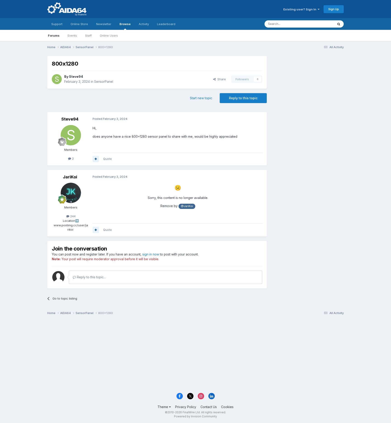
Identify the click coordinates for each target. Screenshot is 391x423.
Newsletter (103, 24)
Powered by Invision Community (195, 416)
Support (56, 24)
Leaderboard (166, 24)
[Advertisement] (307, 86)
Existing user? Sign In (300, 9)
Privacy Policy (185, 407)
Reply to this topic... (91, 277)
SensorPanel (103, 81)
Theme (163, 407)
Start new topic (201, 98)
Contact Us (208, 407)
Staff (88, 35)
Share (221, 79)
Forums (54, 35)
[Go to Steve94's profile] (57, 79)
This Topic (320, 24)
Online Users (109, 35)
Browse (125, 24)
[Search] (339, 24)
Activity (144, 24)
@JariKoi (187, 206)
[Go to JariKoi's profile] (71, 193)
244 (72, 216)
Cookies (227, 407)
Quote (107, 159)
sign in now (150, 254)
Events (72, 35)
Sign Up (333, 9)
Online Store (79, 24)
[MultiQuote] (96, 159)
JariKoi (70, 177)
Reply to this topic (243, 98)
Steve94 (76, 76)
